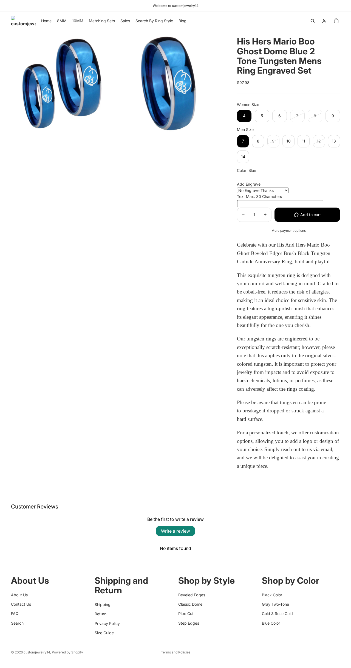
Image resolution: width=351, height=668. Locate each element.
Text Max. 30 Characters (259, 196)
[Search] (313, 21)
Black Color (272, 594)
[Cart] (336, 21)
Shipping (103, 604)
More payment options (288, 231)
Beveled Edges (191, 594)
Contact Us (21, 604)
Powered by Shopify (67, 652)
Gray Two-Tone (275, 604)
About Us (19, 594)
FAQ (15, 613)
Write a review (175, 531)
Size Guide (104, 632)
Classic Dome (190, 604)
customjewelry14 (37, 652)
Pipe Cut (186, 613)
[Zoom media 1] (64, 83)
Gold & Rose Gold (277, 613)
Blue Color (271, 623)
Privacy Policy (107, 623)
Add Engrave (249, 184)
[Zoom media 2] (171, 83)
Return (100, 613)
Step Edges (188, 623)
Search (17, 623)
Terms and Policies (175, 652)
